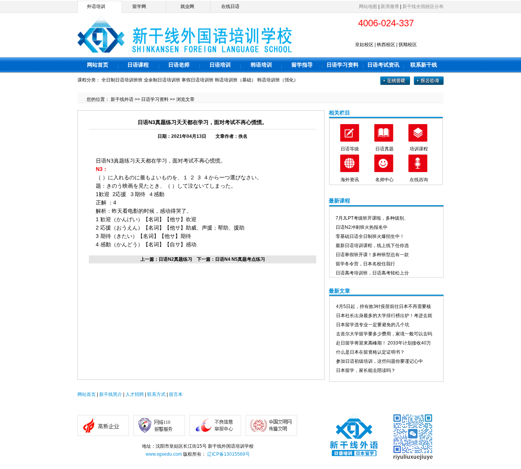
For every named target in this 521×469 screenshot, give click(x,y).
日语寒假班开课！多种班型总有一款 (372, 254)
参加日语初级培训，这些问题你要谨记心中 (379, 361)
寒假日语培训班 (198, 80)
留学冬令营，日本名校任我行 (365, 263)
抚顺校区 (408, 44)
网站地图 (368, 6)
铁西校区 (386, 44)
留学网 (139, 6)
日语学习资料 (342, 65)
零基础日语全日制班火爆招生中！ (370, 236)
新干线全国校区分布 (423, 6)
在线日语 (230, 6)
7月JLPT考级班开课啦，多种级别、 (372, 218)
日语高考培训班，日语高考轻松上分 (372, 273)
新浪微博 (390, 6)
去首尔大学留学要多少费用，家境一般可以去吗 (384, 334)
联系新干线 (423, 65)
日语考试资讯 (383, 65)
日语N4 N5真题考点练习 (240, 259)
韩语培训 (261, 65)
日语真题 (384, 149)
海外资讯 (350, 179)
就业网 (187, 6)
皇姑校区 (364, 44)
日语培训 (220, 65)
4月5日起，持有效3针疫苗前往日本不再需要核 (383, 306)
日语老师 (179, 65)
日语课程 (138, 65)
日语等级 (350, 149)
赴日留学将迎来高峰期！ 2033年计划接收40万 (383, 343)
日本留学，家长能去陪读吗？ (366, 370)
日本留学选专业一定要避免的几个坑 (372, 324)
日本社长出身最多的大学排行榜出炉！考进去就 (384, 315)
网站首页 (97, 65)
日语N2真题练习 (175, 259)
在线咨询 (419, 179)
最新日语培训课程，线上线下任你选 (372, 245)
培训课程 (419, 149)
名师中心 (384, 179)
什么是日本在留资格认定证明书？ (370, 352)
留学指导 (302, 65)
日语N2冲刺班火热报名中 (362, 227)
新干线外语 (122, 99)
